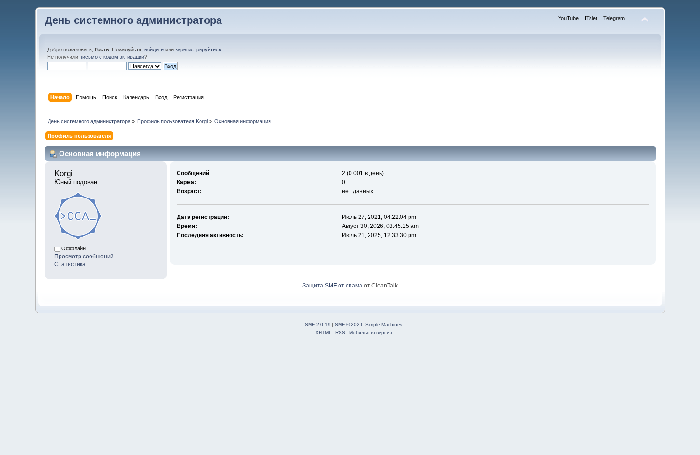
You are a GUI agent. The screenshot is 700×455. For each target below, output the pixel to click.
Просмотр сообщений (84, 256)
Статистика (70, 264)
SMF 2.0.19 (317, 324)
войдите (154, 49)
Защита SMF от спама (332, 285)
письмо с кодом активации (112, 56)
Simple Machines (383, 324)
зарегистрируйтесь (198, 49)
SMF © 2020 (348, 324)
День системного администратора (133, 20)
